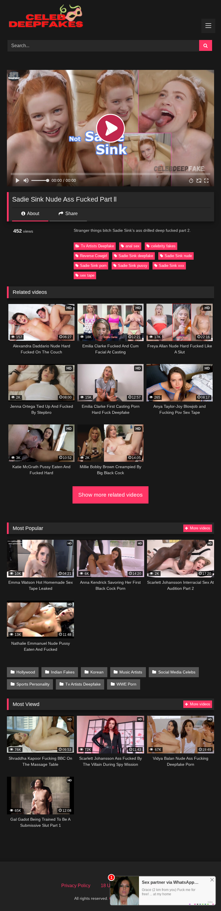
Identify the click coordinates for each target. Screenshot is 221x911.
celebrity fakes (163, 246)
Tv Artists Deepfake (97, 246)
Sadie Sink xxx (171, 265)
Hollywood (25, 672)
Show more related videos (110, 495)
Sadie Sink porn (93, 265)
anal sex (132, 246)
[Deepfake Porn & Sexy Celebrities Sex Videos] (110, 18)
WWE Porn (126, 684)
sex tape (87, 275)
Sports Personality (32, 684)
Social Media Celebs (176, 672)
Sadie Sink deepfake (136, 256)
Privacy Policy (75, 885)
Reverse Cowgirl (93, 256)
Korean (97, 672)
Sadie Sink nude (178, 256)
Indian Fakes (63, 672)
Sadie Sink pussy (132, 265)
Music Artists (130, 672)
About (32, 213)
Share (71, 213)
